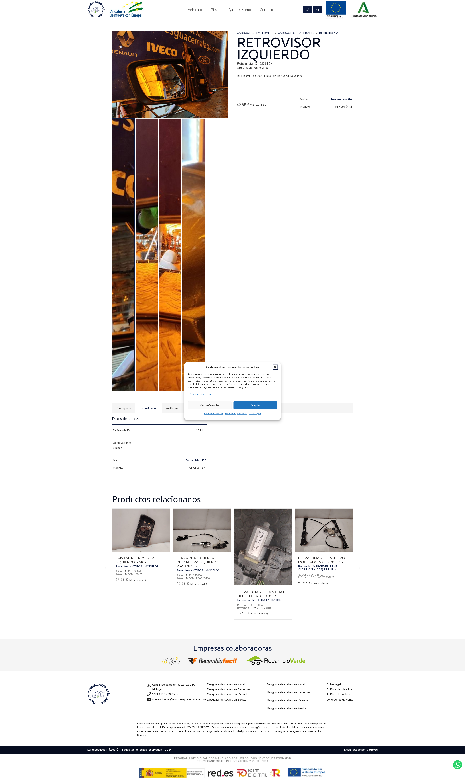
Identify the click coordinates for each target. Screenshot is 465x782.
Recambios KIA (328, 33)
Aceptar (255, 405)
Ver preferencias (209, 405)
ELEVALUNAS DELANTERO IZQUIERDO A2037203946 (321, 560)
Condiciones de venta (340, 700)
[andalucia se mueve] (126, 10)
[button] (275, 367)
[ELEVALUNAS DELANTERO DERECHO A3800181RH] (263, 584)
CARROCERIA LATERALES (255, 33)
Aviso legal (255, 413)
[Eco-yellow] (170, 660)
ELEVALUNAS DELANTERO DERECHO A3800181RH (260, 594)
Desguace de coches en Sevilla (226, 700)
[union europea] (336, 10)
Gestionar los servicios (201, 394)
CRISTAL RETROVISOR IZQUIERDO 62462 (134, 560)
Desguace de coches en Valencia (227, 695)
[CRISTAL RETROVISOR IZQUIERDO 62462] (141, 551)
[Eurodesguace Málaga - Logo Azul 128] (96, 10)
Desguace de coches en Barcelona (228, 689)
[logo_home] (213, 660)
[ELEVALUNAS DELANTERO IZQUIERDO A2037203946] (324, 551)
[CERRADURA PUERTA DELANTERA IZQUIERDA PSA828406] (202, 551)
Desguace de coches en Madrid (226, 684)
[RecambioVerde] (275, 660)
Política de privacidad (236, 413)
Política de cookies (213, 413)
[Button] (307, 9)
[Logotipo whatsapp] (457, 764)
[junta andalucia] (364, 10)
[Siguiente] (359, 568)
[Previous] (105, 568)
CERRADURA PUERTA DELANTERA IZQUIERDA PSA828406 (197, 562)
